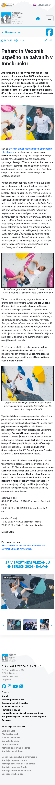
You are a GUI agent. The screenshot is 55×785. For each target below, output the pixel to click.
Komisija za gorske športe (14, 767)
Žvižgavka (6, 720)
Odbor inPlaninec (10, 744)
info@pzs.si (7, 679)
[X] (21, 686)
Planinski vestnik (10, 734)
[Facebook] (4, 686)
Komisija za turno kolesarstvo (16, 770)
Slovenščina (43, 5)
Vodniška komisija (10, 741)
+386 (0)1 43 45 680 (9, 676)
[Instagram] (9, 686)
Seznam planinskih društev (15, 703)
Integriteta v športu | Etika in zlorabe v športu (24, 717)
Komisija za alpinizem (12, 751)
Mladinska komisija (11, 738)
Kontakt (5, 696)
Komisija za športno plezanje (16, 748)
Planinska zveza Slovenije (21, 666)
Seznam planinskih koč (13, 700)
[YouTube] (15, 686)
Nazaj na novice (13, 32)
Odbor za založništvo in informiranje (19, 757)
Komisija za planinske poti (14, 760)
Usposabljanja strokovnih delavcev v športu (23, 713)
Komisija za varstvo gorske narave (18, 764)
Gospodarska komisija (12, 774)
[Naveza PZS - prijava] (9, 5)
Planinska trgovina (11, 710)
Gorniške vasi (8, 731)
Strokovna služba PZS (12, 706)
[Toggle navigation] (50, 18)
